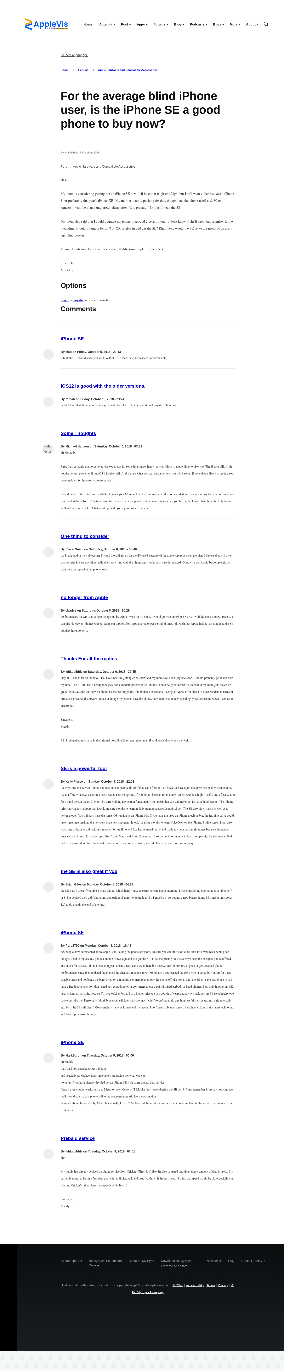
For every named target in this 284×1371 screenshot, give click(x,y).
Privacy (223, 1285)
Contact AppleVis (253, 1261)
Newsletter (214, 1261)
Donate (94, 1265)
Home (64, 69)
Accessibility (195, 1285)
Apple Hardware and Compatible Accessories (127, 69)
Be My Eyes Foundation (105, 1261)
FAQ (231, 1261)
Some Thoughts (78, 433)
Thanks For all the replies (89, 658)
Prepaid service (78, 1138)
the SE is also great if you (89, 871)
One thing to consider (85, 536)
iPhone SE (72, 338)
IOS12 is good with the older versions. (103, 386)
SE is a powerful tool (84, 768)
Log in (65, 300)
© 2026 (178, 1285)
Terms (211, 1285)
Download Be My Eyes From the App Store (176, 1263)
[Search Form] (266, 24)
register (78, 300)
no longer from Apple (84, 597)
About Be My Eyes (141, 1261)
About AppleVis (71, 1261)
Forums (83, 69)
